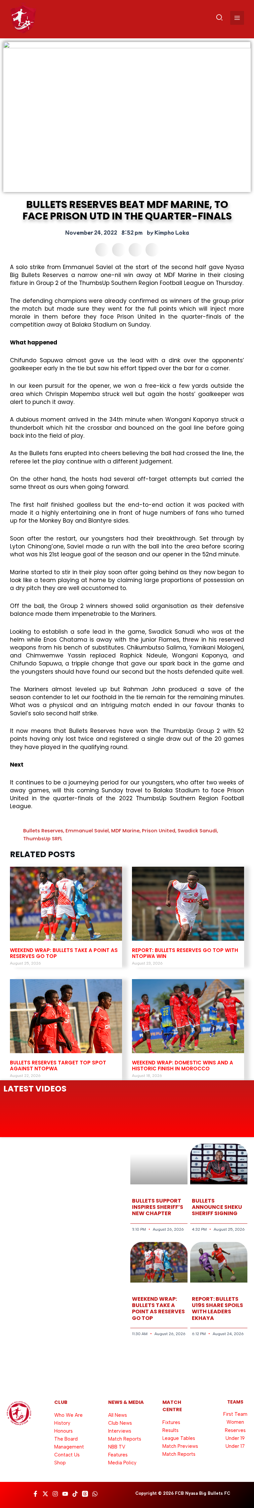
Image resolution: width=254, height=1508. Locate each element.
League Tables (178, 1438)
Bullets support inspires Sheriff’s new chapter (157, 1207)
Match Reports (124, 1439)
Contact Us (67, 1455)
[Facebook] (35, 1494)
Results (170, 1430)
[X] (45, 1494)
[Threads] (85, 1494)
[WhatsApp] (95, 1494)
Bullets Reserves (43, 830)
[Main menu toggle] (237, 18)
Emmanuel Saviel (87, 830)
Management (69, 1447)
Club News (120, 1423)
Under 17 (235, 1446)
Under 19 (235, 1438)
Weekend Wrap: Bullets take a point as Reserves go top (64, 953)
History (62, 1423)
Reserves (235, 1430)
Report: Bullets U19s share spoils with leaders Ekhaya (217, 1308)
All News (117, 1415)
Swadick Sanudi (197, 830)
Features (118, 1455)
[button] (220, 18)
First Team (235, 1414)
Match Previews (180, 1446)
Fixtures (171, 1422)
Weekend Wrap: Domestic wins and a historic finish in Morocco (182, 1065)
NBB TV (116, 1447)
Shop (60, 1463)
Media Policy (122, 1463)
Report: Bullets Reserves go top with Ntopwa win (185, 953)
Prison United (158, 830)
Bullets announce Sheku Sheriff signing (217, 1207)
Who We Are (68, 1415)
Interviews (119, 1431)
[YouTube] (65, 1494)
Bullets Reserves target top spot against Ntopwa (58, 1065)
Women (235, 1422)
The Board (66, 1439)
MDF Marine (125, 830)
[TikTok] (75, 1494)
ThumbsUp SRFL (42, 838)
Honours (63, 1431)
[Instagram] (55, 1494)
